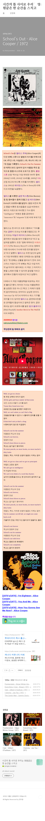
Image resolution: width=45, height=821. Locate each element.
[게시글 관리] (12, 670)
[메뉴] (40, 4)
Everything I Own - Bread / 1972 (17, 687)
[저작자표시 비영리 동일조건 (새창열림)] (28, 670)
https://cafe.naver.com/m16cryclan (18, 651)
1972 (12, 680)
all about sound (8, 771)
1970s (7, 680)
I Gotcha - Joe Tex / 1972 (14, 693)
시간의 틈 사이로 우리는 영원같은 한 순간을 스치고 (21, 4)
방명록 (12, 13)
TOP (40, 797)
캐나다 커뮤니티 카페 (15, 654)
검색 (35, 4)
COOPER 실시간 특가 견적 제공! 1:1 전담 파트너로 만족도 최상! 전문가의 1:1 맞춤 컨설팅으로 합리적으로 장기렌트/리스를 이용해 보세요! (15, 642)
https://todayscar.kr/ (12, 635)
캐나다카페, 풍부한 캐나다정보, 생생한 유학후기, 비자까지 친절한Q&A (15, 659)
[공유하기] (9, 670)
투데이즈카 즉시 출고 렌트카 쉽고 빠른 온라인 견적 (15, 638)
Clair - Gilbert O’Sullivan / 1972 (16, 690)
